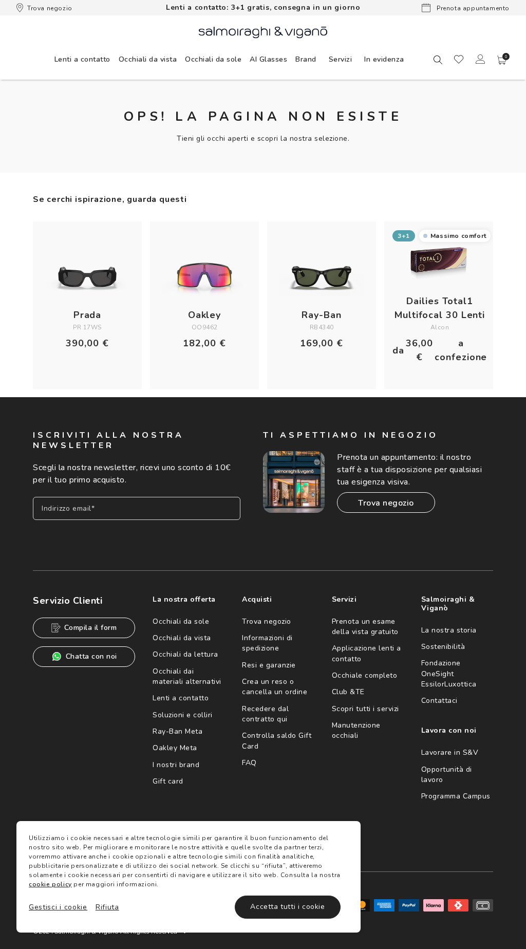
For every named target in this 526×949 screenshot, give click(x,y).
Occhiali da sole (181, 621)
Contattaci (439, 700)
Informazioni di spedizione (267, 643)
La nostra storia (449, 630)
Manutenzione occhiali (356, 730)
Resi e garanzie (269, 665)
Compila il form (90, 627)
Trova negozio (49, 8)
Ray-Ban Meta (177, 731)
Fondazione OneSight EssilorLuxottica (449, 673)
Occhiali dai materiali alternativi (187, 676)
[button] (501, 60)
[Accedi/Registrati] (480, 59)
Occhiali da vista (182, 638)
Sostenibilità (443, 647)
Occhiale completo (365, 675)
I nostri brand (176, 765)
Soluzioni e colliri (183, 715)
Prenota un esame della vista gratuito (365, 627)
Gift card (168, 781)
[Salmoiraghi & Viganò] (263, 31)
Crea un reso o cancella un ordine (274, 687)
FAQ (249, 763)
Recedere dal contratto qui (265, 714)
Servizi (340, 59)
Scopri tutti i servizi (365, 709)
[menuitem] (82, 59)
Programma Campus (456, 796)
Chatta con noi (91, 656)
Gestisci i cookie (58, 907)
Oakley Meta (175, 748)
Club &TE (348, 692)
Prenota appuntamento (472, 8)
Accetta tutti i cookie (287, 906)
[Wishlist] (458, 59)
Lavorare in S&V (450, 752)
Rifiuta (107, 907)
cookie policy (50, 884)
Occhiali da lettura (185, 654)
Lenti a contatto (181, 698)
